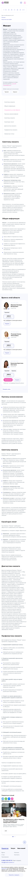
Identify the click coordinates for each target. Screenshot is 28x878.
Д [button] (17, 9)
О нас (3, 854)
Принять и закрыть (14, 875)
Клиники (16, 852)
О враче (7, 323)
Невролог (15, 91)
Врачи (3, 852)
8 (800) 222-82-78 (7, 860)
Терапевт (7, 91)
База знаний (21, 848)
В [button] (11, 9)
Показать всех (6, 389)
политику (4, 868)
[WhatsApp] (6, 799)
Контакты (16, 854)
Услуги (13, 848)
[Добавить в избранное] (8, 308)
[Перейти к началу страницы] (24, 842)
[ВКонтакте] (9, 799)
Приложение (5, 857)
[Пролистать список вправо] (24, 10)
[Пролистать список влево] (4, 10)
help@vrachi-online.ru (8, 862)
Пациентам (5, 848)
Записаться (8, 379)
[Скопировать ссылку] (12, 799)
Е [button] (20, 9)
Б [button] (8, 9)
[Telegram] (3, 799)
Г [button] (14, 9)
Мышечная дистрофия (7, 19)
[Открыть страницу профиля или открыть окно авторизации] (24, 2)
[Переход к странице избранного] (21, 2)
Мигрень (3, 17)
